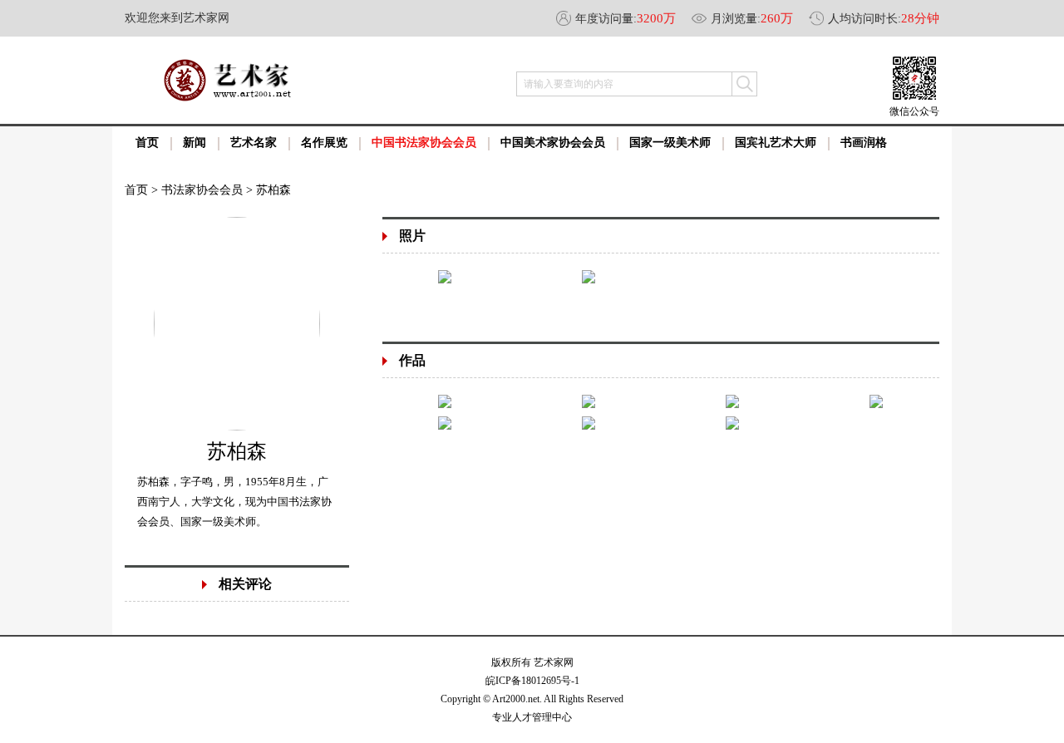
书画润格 (863, 142)
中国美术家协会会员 (552, 142)
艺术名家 (253, 142)
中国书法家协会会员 (424, 142)
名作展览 (324, 142)
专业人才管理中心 (532, 717)
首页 (147, 142)
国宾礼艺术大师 (775, 142)
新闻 (194, 142)
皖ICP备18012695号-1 (532, 680)
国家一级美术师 (670, 142)
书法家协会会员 (202, 190)
